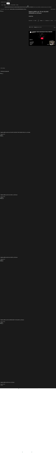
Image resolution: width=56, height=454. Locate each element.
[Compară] (30, 24)
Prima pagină (2, 9)
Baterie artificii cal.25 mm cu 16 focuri (7, 382)
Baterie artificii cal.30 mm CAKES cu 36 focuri (9, 257)
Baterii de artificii (7, 9)
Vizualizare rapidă (4, 131)
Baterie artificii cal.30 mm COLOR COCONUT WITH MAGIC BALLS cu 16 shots (15, 132)
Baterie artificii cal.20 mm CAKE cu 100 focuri (9, 194)
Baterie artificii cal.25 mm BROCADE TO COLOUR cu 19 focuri (12, 319)
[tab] (30, 30)
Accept (1, 453)
